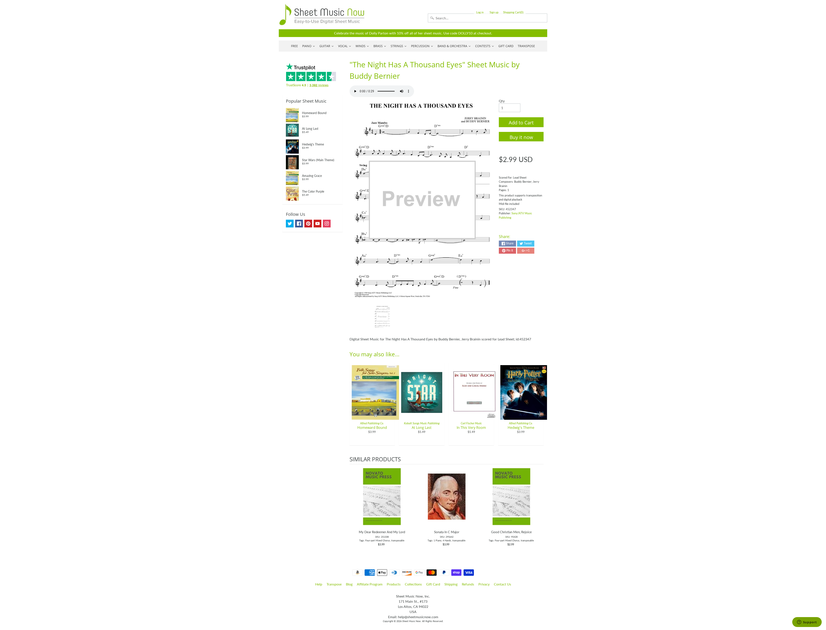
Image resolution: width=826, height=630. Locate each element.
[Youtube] (317, 223)
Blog (349, 584)
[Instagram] (327, 223)
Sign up (494, 12)
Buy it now (521, 137)
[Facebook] (299, 223)
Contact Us (502, 584)
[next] (539, 507)
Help (318, 584)
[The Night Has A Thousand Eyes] (382, 316)
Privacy (484, 584)
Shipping (451, 584)
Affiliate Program (369, 584)
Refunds (468, 584)
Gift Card (433, 584)
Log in (480, 12)
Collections (413, 584)
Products (394, 584)
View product (382, 501)
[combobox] (487, 18)
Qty (502, 101)
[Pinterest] (308, 223)
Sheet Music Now (411, 621)
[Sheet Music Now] (322, 14)
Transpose (334, 584)
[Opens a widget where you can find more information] (807, 622)
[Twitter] (290, 223)
